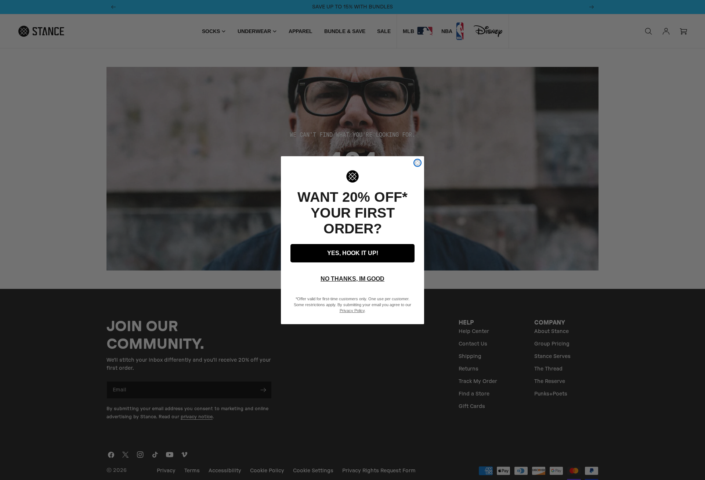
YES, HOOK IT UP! (352, 253)
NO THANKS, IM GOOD (352, 279)
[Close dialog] (417, 162)
